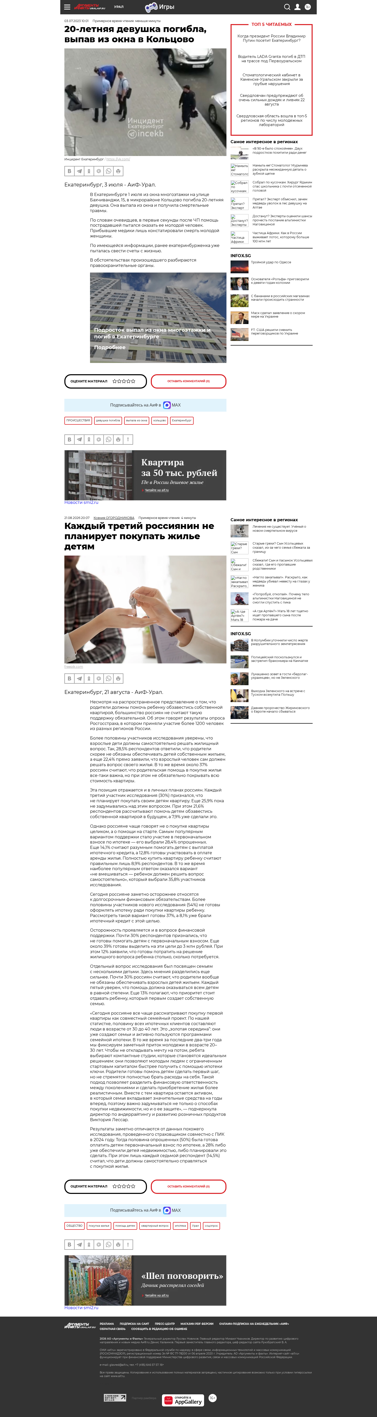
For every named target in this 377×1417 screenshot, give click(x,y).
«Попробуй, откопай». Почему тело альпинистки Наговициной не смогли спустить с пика (281, 598)
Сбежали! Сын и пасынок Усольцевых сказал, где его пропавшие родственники (283, 564)
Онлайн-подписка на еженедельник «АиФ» (254, 1324)
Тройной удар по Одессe (271, 262)
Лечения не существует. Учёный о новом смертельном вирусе (279, 529)
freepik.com (73, 667)
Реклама (107, 1324)
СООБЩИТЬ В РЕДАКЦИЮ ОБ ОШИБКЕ (159, 1329)
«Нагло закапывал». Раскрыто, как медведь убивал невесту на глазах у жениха (281, 581)
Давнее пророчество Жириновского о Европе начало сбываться (280, 709)
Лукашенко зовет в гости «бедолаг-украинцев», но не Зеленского (279, 676)
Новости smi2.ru (81, 502)
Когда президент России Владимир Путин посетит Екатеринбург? (271, 38)
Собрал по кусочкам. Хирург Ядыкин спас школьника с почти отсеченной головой (282, 186)
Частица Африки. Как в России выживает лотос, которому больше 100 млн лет (281, 237)
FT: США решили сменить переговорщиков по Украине (274, 331)
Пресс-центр (165, 1324)
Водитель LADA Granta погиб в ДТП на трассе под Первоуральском (271, 59)
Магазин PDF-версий (197, 1324)
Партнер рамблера (144, 1398)
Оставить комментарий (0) (188, 381)
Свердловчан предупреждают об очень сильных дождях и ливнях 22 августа (272, 100)
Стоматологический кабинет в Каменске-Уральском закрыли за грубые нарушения (271, 79)
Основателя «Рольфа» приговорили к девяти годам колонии (280, 281)
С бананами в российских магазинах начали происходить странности (280, 297)
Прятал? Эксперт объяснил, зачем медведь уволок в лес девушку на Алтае (280, 203)
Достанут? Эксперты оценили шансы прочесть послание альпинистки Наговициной (282, 220)
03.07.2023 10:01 (76, 21)
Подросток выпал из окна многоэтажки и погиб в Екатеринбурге (152, 333)
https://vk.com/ (118, 159)
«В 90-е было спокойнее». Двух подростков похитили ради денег (280, 150)
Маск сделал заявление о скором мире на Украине (278, 314)
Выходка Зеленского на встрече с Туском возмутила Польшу (278, 692)
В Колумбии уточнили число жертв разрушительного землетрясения (279, 642)
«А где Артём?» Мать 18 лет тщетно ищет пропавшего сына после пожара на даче (280, 615)
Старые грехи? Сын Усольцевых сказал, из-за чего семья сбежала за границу (281, 547)
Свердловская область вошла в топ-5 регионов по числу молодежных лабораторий (271, 120)
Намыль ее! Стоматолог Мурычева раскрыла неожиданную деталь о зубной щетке (280, 169)
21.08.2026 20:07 (77, 518)
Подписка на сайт (134, 1324)
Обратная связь (112, 1329)
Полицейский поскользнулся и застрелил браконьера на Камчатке (279, 659)
